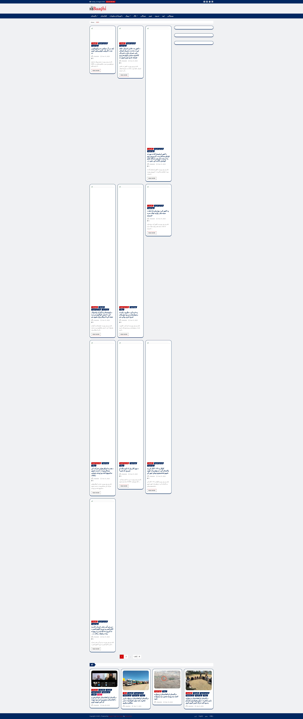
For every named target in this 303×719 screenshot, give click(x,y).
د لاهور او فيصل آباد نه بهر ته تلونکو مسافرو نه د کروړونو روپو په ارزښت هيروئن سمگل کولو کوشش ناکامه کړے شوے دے (158, 157)
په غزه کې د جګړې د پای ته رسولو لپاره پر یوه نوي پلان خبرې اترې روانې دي (128, 314)
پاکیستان (94, 16)
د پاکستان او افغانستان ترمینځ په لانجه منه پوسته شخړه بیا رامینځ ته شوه (166, 696)
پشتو (206, 716)
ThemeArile (128, 716)
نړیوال (127, 16)
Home (92, 22)
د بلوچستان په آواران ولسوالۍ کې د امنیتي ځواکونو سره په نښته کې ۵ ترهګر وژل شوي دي (102, 314)
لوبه (163, 16)
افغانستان (104, 16)
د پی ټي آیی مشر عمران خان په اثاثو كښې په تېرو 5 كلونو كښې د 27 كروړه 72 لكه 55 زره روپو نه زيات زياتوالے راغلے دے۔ (102, 630)
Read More (96, 70)
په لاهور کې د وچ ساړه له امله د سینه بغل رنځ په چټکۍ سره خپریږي (158, 213)
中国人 (211, 716)
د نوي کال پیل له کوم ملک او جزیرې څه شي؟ (129, 469)
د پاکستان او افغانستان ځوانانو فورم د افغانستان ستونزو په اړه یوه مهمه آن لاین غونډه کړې (103, 699)
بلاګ (135, 16)
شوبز (150, 16)
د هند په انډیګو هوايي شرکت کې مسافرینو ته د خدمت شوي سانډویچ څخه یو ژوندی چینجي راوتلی (102, 472)
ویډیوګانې (170, 16)
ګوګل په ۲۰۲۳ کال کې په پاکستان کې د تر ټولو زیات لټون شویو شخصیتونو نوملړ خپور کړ (158, 470)
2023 (97, 22)
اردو (196, 716)
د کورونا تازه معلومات (116, 16)
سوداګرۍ (143, 16)
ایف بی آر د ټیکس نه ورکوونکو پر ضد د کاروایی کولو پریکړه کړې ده (102, 50)
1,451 (135, 656)
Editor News (119, 716)
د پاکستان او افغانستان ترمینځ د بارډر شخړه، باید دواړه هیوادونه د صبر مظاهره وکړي (136, 700)
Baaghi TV (111, 716)
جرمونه (157, 16)
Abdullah (96, 56)
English (201, 716)
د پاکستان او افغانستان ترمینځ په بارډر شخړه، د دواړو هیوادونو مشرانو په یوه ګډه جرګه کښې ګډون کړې (199, 700)
